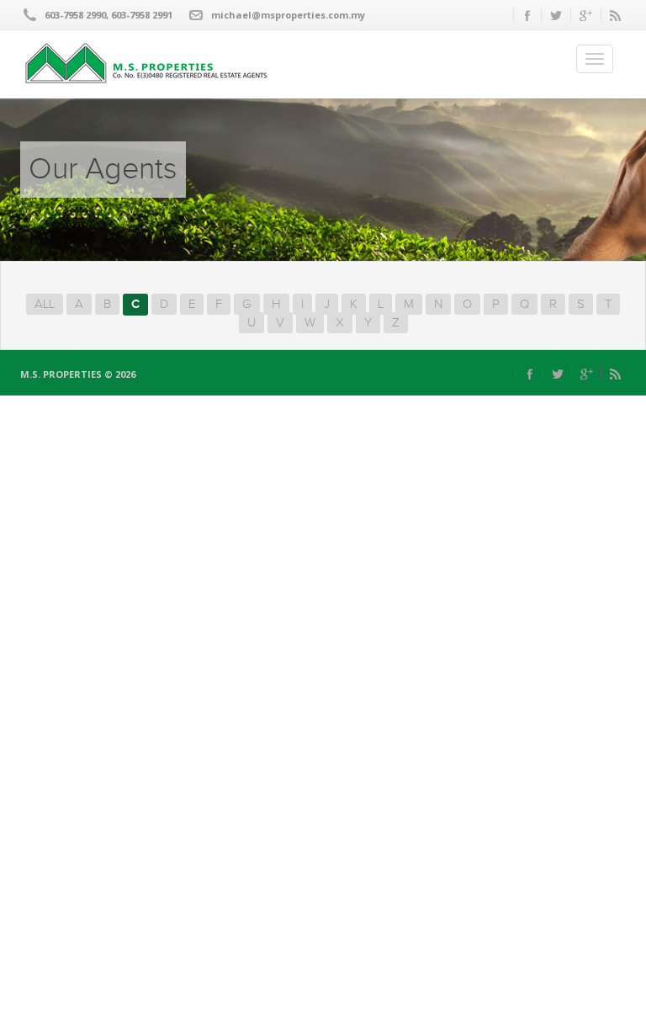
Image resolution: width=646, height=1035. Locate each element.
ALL (44, 304)
